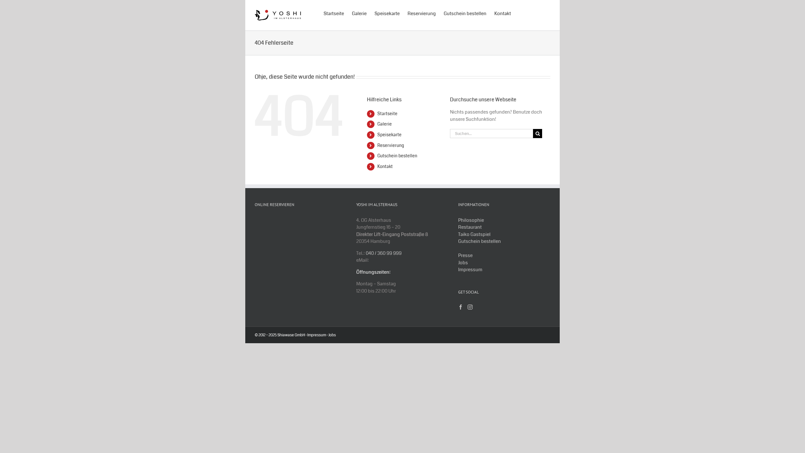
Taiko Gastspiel (474, 234)
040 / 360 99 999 (384, 253)
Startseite (387, 113)
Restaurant (470, 227)
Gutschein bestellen (397, 156)
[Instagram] (470, 307)
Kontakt (385, 166)
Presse (465, 255)
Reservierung (390, 145)
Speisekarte (389, 134)
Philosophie (471, 220)
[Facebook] (460, 307)
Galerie (384, 124)
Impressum (470, 269)
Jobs (463, 262)
